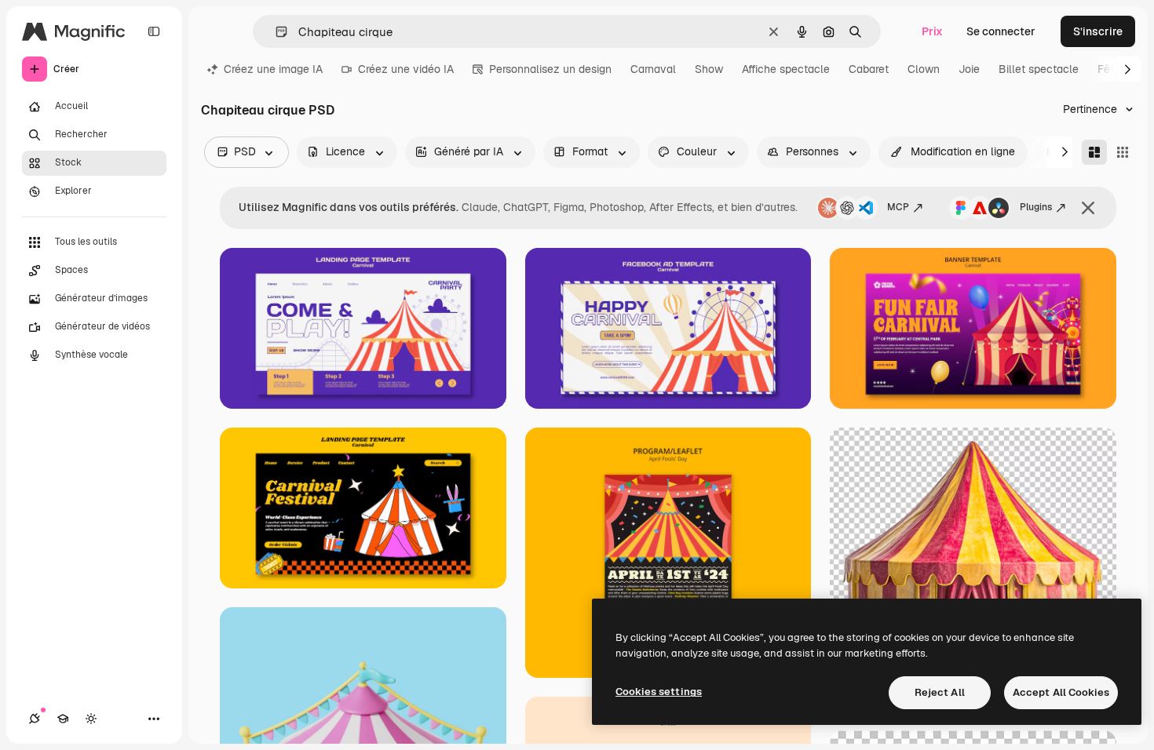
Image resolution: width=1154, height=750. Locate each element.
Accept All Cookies (1061, 692)
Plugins (1036, 207)
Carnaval (653, 69)
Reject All (940, 692)
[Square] (1122, 152)
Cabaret (869, 69)
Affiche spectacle (786, 69)
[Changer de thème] (91, 718)
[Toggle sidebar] (153, 31)
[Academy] (62, 718)
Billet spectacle (1039, 69)
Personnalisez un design (550, 69)
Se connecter (1000, 31)
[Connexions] (34, 718)
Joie (969, 69)
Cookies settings (658, 691)
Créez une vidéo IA (406, 69)
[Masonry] (1094, 152)
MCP (898, 207)
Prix (932, 31)
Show (709, 69)
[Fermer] (1088, 207)
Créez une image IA (273, 69)
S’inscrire (1098, 31)
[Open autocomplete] (275, 32)
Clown (923, 69)
